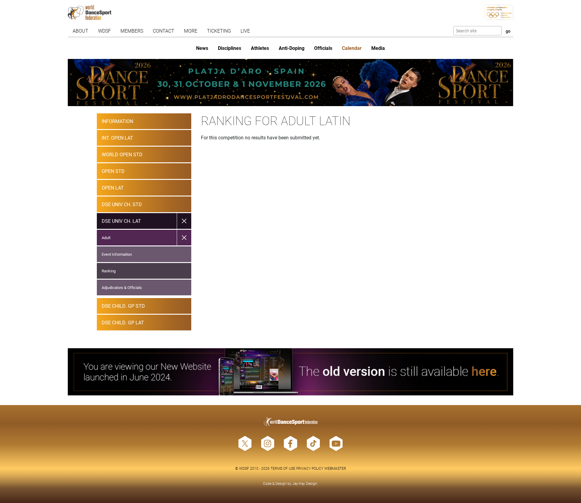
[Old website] (290, 371)
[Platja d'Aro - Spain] (290, 82)
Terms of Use (283, 468)
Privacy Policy (309, 468)
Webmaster (335, 468)
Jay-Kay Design (304, 483)
